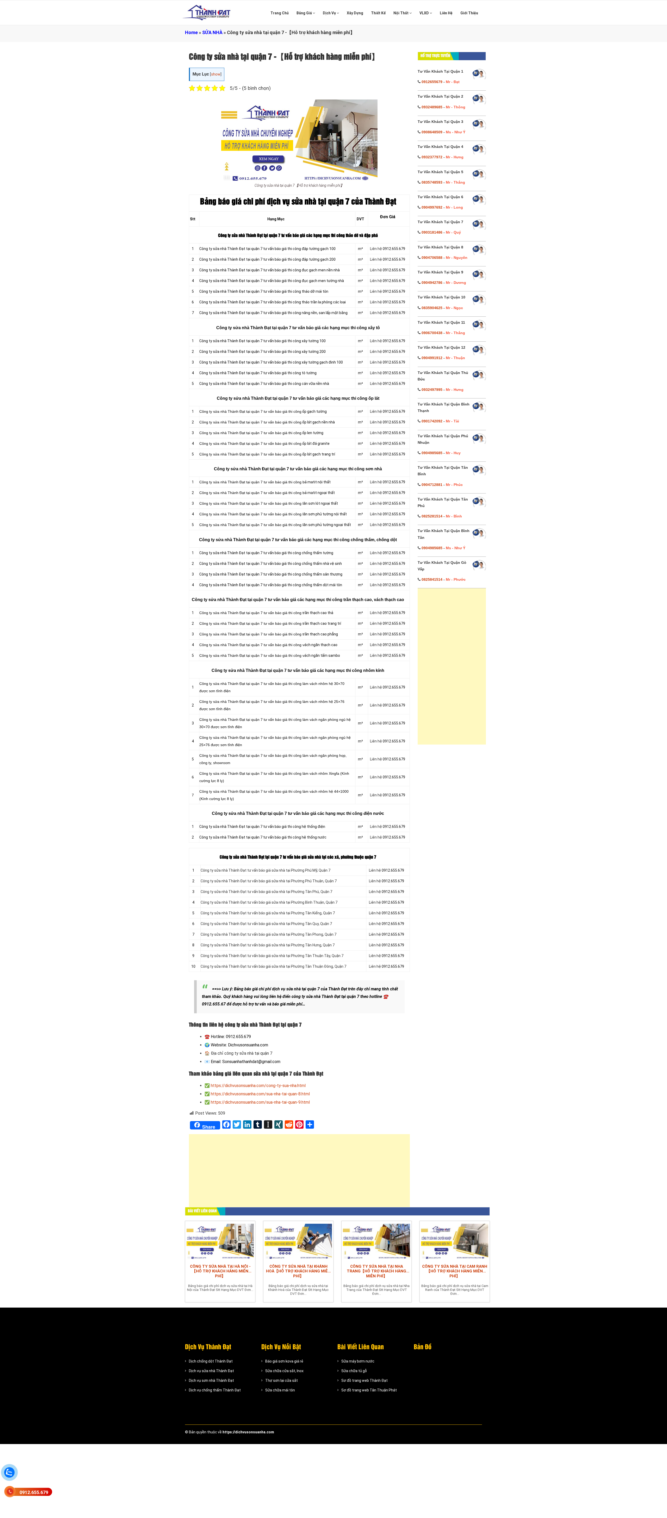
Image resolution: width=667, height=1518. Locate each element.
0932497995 (432, 390)
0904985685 (432, 453)
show (215, 74)
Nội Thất (401, 13)
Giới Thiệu (469, 13)
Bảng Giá (305, 13)
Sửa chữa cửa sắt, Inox (284, 1371)
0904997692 (432, 207)
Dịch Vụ (330, 13)
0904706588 (432, 257)
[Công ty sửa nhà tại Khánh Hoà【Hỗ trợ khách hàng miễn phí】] (298, 1241)
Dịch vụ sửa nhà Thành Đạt (211, 1371)
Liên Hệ (446, 13)
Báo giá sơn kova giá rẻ (284, 1361)
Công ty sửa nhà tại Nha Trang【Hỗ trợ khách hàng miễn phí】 (376, 1271)
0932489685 (432, 107)
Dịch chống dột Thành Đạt (211, 1361)
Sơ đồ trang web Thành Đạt (364, 1380)
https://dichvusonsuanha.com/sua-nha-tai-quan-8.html (260, 1093)
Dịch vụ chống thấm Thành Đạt (215, 1390)
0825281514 (432, 516)
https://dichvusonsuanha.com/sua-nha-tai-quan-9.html (260, 1102)
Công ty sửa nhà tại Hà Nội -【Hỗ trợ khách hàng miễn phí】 (220, 1271)
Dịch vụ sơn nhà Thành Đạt (211, 1380)
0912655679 (432, 82)
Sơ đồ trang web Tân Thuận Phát (369, 1390)
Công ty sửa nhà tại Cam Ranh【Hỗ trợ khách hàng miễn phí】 (454, 1271)
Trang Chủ (279, 13)
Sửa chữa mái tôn (280, 1390)
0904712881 (432, 485)
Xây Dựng (355, 13)
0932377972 (432, 157)
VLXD (424, 13)
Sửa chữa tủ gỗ (354, 1371)
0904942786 (432, 282)
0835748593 (432, 182)
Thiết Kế (378, 13)
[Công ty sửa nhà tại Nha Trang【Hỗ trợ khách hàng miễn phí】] (376, 1241)
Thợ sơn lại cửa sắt (281, 1380)
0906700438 (432, 333)
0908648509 (432, 132)
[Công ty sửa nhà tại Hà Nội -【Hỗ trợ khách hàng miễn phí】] (220, 1241)
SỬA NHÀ (212, 32)
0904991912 (432, 358)
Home (191, 32)
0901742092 (432, 421)
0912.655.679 (34, 1492)
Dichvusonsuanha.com (248, 1044)
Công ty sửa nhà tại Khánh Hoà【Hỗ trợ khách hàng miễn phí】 (298, 1271)
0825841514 (432, 579)
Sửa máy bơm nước (357, 1361)
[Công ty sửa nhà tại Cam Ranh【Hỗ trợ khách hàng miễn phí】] (454, 1241)
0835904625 (432, 308)
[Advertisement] (299, 1173)
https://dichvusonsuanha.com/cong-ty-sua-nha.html (258, 1085)
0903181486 (432, 232)
